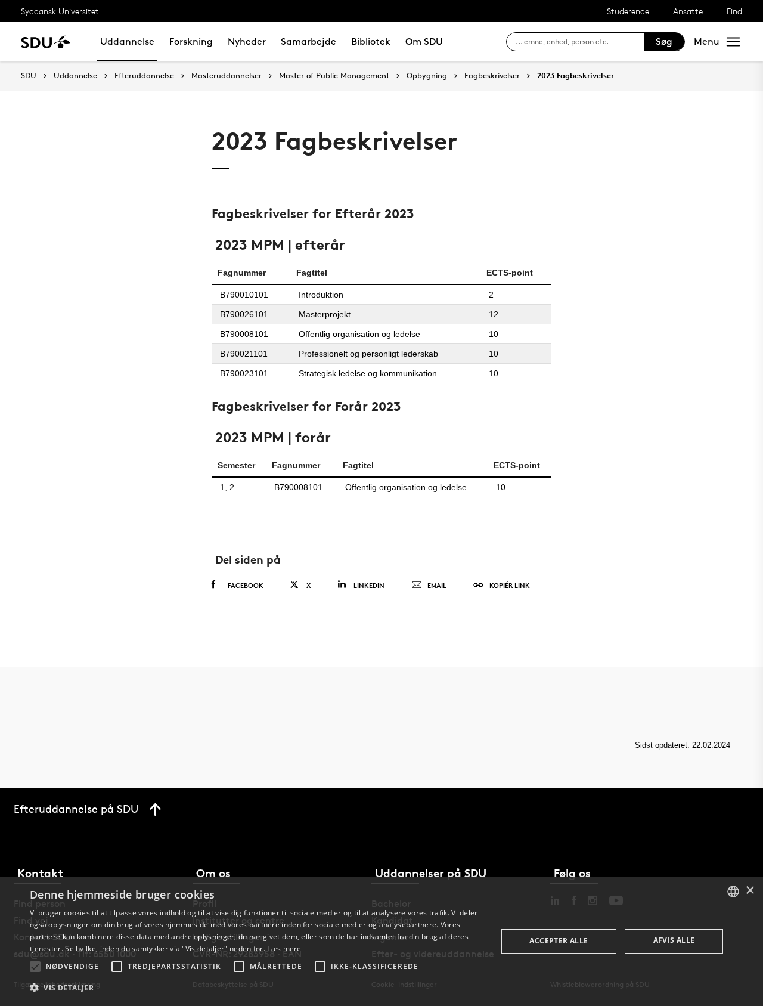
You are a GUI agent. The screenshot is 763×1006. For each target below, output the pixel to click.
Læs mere (284, 948)
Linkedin (368, 585)
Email (436, 585)
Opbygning (427, 76)
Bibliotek (370, 41)
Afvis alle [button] (674, 940)
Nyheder (247, 41)
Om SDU (424, 41)
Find (734, 11)
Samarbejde (308, 41)
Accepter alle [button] (558, 941)
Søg (664, 41)
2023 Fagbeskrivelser (575, 76)
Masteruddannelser (226, 76)
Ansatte (688, 11)
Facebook (245, 585)
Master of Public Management (334, 76)
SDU (28, 75)
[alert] (381, 941)
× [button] (749, 890)
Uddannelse (127, 41)
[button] (35, 967)
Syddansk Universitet (60, 11)
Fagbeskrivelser (492, 76)
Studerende (628, 11)
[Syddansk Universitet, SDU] (45, 41)
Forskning (191, 41)
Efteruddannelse (144, 76)
